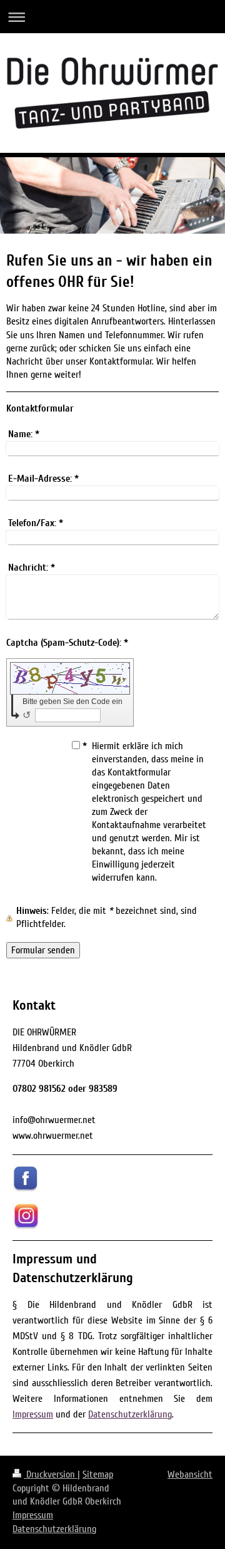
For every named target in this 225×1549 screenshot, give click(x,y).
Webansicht (190, 1474)
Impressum (32, 1414)
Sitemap (97, 1474)
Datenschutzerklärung (130, 1414)
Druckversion (51, 1474)
